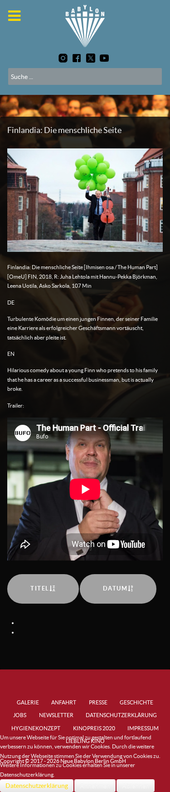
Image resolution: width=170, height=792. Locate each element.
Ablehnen (135, 785)
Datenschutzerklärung (36, 785)
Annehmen (95, 785)
